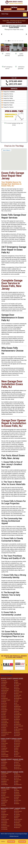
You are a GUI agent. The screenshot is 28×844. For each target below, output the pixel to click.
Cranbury (17, 809)
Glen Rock (17, 696)
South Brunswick (6, 825)
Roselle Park (5, 800)
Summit (17, 802)
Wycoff (4, 735)
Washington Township (7, 732)
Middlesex (17, 816)
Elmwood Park (5, 690)
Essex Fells (17, 743)
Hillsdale (4, 701)
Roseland (17, 753)
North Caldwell (5, 751)
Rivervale (17, 721)
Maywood (4, 706)
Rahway (4, 798)
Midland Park (18, 706)
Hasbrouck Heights (6, 700)
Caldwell (4, 741)
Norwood (17, 711)
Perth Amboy (17, 821)
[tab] (14, 78)
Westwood (17, 732)
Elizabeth (17, 790)
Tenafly (16, 727)
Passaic (4, 778)
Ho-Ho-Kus (17, 735)
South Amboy (18, 824)
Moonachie (17, 708)
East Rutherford (6, 688)
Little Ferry (5, 703)
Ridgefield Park (6, 719)
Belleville (4, 740)
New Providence (6, 797)
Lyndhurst (5, 704)
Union (4, 803)
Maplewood (5, 748)
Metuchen (5, 816)
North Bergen (18, 765)
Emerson (17, 690)
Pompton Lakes (6, 779)
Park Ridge (17, 716)
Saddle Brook (18, 724)
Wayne (16, 783)
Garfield (4, 696)
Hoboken (4, 763)
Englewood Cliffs (18, 691)
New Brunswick (6, 819)
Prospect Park (18, 779)
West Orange (18, 756)
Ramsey (4, 717)
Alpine (16, 680)
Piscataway (5, 822)
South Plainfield (18, 825)
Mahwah (17, 704)
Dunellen (4, 811)
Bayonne (4, 760)
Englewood (5, 691)
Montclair (4, 749)
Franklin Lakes (18, 695)
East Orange (5, 743)
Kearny (4, 765)
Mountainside (18, 795)
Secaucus (5, 767)
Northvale (4, 711)
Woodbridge (5, 829)
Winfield (4, 805)
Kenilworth (17, 793)
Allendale (4, 680)
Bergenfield (5, 682)
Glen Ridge (17, 744)
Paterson (17, 778)
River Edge (5, 721)
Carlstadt (4, 683)
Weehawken (5, 768)
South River (5, 827)
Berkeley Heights (6, 789)
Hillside (4, 793)
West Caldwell (5, 756)
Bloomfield (17, 740)
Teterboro (4, 729)
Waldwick (4, 730)
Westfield (17, 803)
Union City (17, 767)
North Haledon (18, 776)
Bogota (16, 682)
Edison (4, 812)
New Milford (5, 709)
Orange (4, 753)
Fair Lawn (4, 693)
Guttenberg (5, 762)
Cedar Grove (17, 741)
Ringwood (5, 781)
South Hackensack (19, 725)
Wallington (17, 730)
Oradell (4, 714)
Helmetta (17, 812)
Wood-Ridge (17, 734)
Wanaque (4, 783)
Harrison (17, 762)
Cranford (4, 790)
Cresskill (17, 685)
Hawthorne (17, 774)
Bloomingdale (5, 773)
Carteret (4, 809)
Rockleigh (17, 722)
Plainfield (17, 797)
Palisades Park (18, 714)
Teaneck (4, 727)
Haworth (17, 700)
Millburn (17, 748)
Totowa (16, 781)
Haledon (4, 774)
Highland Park (5, 814)
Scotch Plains (18, 800)
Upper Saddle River (19, 729)
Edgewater (17, 688)
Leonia (16, 701)
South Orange (5, 754)
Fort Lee (4, 695)
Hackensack (5, 698)
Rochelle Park (5, 722)
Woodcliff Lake (6, 734)
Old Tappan (17, 713)
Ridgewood (17, 719)
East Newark (17, 760)
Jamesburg (17, 814)
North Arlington (18, 709)
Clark (16, 789)
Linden (4, 795)
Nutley (16, 751)
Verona (16, 754)
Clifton (16, 773)
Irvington (4, 746)
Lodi (16, 703)
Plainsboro (17, 822)
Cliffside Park (18, 683)
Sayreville (4, 824)
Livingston (17, 746)
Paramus (4, 716)
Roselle (16, 798)
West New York (18, 768)
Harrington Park (18, 698)
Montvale (4, 708)
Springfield (5, 802)
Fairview (17, 693)
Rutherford (5, 724)
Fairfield (4, 744)
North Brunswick (18, 819)
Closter (4, 685)
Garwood (17, 792)
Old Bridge (5, 821)
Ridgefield (17, 717)
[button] (25, 14)
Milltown (4, 817)
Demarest (5, 687)
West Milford (5, 784)
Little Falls (5, 776)
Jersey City (17, 763)
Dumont (17, 687)
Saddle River (5, 725)
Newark (16, 749)
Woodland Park (18, 784)
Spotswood (17, 827)
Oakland (4, 713)
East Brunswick (18, 811)
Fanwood (4, 792)
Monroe (16, 817)
